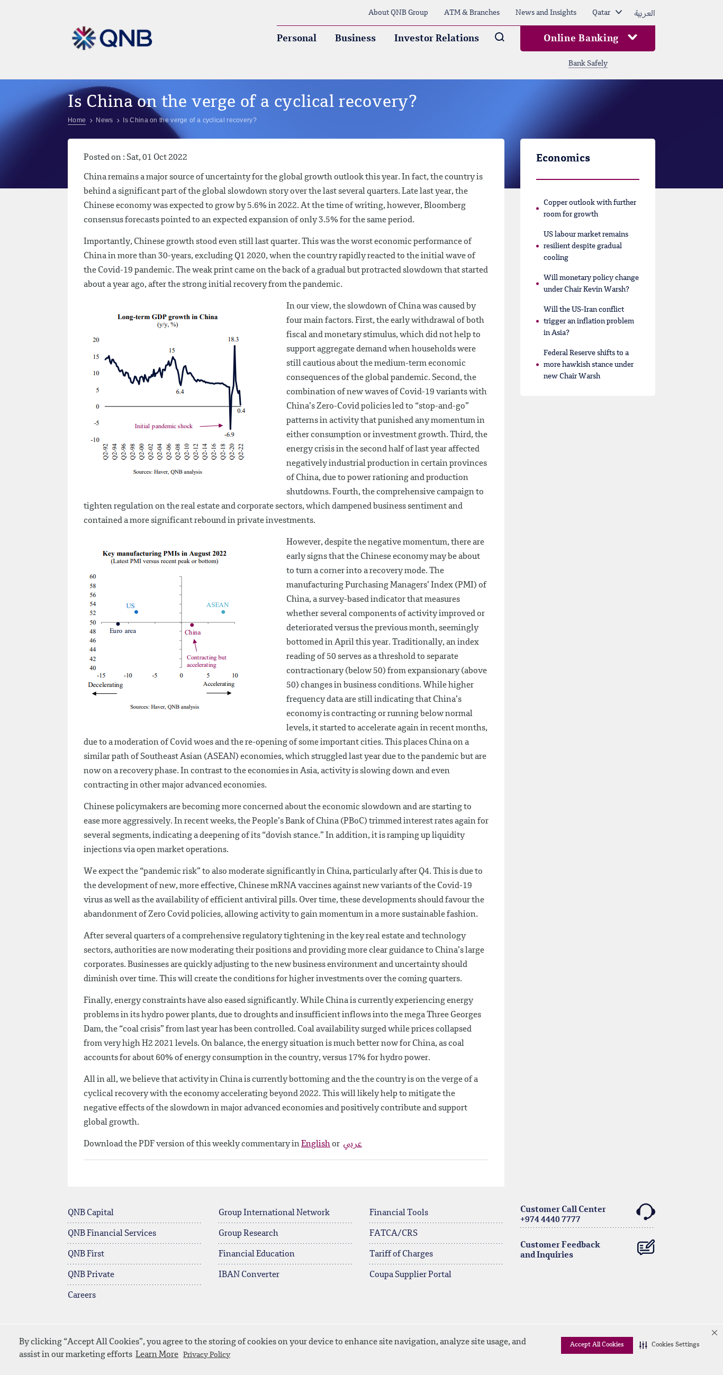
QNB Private (91, 1275)
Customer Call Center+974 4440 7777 (563, 1215)
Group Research (248, 1233)
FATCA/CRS (393, 1233)
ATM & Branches (472, 12)
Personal (297, 38)
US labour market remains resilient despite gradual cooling (586, 246)
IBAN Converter (249, 1275)
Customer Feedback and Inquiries (560, 1250)
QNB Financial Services (112, 1233)
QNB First (86, 1254)
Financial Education (257, 1254)
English (315, 1144)
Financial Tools (398, 1213)
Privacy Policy (206, 1355)
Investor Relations (436, 38)
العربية (644, 12)
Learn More (156, 1355)
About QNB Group (398, 12)
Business (355, 38)
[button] (669, 1345)
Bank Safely (588, 63)
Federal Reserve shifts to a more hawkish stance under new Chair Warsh (589, 364)
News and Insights (546, 12)
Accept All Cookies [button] (597, 1345)
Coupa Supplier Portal (410, 1275)
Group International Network (274, 1213)
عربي (352, 1144)
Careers (82, 1295)
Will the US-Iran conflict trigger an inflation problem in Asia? (589, 321)
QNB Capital (91, 1213)
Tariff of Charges (401, 1254)
